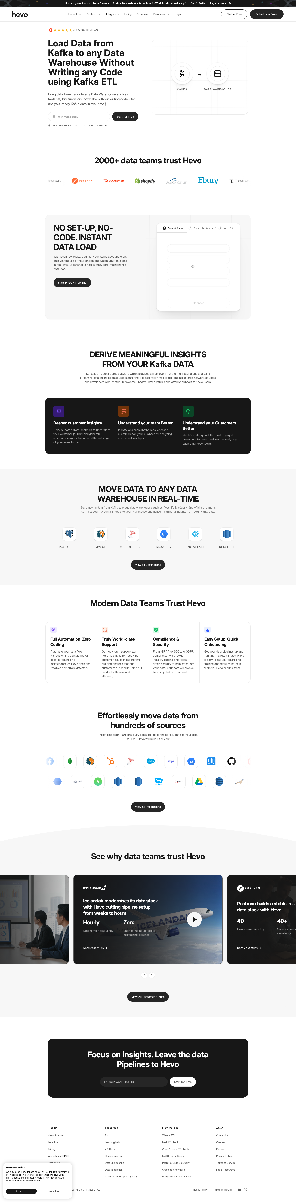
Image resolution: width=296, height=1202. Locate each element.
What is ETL (168, 1135)
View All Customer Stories (148, 997)
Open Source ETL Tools (175, 1149)
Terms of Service (226, 1162)
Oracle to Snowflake (173, 1169)
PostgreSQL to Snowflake (176, 1176)
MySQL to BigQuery (173, 1156)
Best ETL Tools (170, 1142)
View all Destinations (148, 564)
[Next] (152, 975)
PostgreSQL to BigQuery (176, 1162)
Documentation (113, 1156)
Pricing (51, 1149)
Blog (107, 1135)
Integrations (54, 1156)
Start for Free (234, 14)
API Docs (110, 1149)
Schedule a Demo (267, 14)
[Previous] (144, 975)
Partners (220, 1149)
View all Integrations (148, 806)
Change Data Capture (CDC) (121, 1176)
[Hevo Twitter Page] (245, 1190)
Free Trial (53, 1142)
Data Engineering (114, 1162)
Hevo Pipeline (56, 1135)
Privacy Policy (224, 1156)
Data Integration (114, 1169)
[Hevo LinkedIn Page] (239, 1190)
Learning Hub (112, 1142)
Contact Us (222, 1135)
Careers (220, 1142)
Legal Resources (225, 1169)
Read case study (93, 948)
